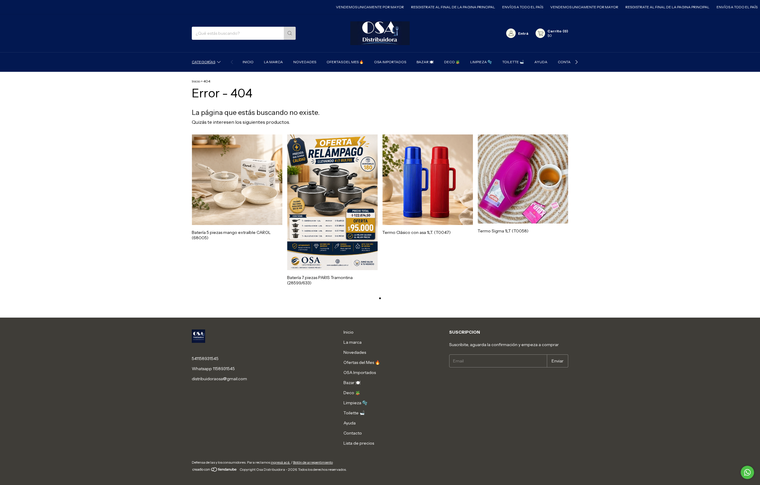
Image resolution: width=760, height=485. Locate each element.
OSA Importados (390, 62)
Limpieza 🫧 (481, 62)
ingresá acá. (280, 462)
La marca (273, 62)
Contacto (568, 62)
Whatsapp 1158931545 (213, 368)
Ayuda (540, 62)
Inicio (248, 62)
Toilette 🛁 (513, 62)
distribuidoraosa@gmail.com (219, 378)
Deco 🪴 (452, 62)
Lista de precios (358, 443)
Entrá (523, 33)
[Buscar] (290, 33)
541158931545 (205, 358)
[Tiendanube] (215, 471)
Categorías (203, 62)
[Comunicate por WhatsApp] (747, 472)
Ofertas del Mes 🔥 (345, 62)
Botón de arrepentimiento (313, 462)
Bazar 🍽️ (425, 62)
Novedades (304, 62)
